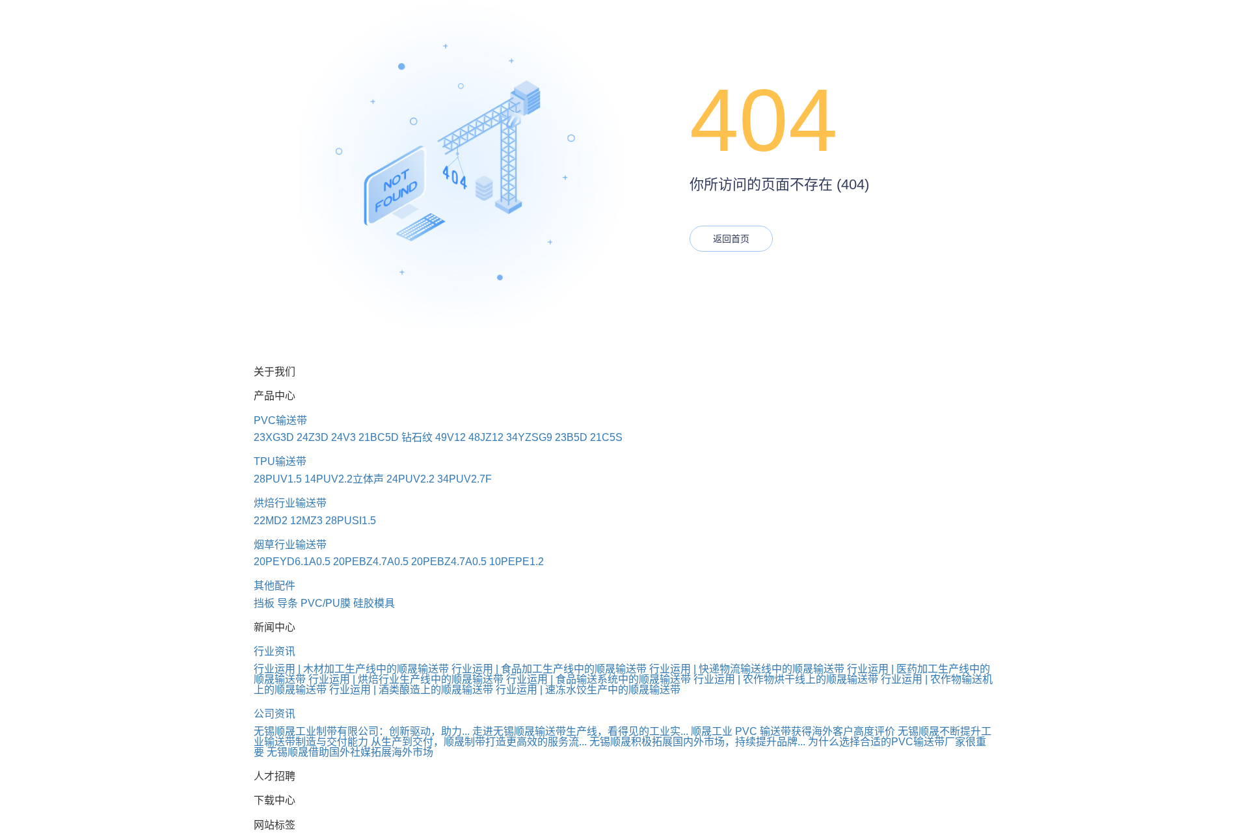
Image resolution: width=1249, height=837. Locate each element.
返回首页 (731, 238)
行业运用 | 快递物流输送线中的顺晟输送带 (746, 668)
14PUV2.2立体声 (344, 479)
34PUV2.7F (464, 479)
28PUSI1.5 (350, 520)
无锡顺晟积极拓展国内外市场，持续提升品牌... (697, 741)
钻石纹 (417, 437)
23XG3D (274, 437)
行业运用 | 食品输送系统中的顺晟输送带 (598, 679)
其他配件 (274, 585)
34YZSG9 (529, 437)
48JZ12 (486, 437)
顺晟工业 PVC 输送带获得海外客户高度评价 (793, 731)
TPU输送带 (280, 461)
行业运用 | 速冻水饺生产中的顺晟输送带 (588, 689)
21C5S (606, 437)
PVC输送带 (280, 420)
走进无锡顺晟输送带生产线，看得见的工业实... (580, 731)
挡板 (264, 603)
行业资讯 (274, 651)
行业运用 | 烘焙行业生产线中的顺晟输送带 (406, 679)
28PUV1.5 (278, 479)
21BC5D (378, 437)
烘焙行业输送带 (290, 503)
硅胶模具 (374, 603)
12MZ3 (306, 520)
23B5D (571, 437)
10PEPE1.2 (516, 561)
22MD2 (271, 520)
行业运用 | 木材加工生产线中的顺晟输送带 (351, 668)
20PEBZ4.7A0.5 (371, 561)
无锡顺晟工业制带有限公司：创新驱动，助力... (362, 731)
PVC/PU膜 (326, 603)
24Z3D (313, 437)
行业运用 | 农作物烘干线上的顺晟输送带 (785, 679)
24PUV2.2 (410, 479)
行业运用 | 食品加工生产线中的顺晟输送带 (549, 668)
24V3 (343, 437)
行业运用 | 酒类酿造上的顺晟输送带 (411, 689)
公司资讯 (274, 713)
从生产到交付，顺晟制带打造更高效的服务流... (479, 741)
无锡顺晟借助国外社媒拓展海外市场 (350, 752)
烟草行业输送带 (290, 544)
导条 (287, 603)
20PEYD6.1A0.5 (292, 561)
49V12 (450, 437)
